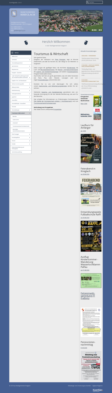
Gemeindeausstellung (17, 152)
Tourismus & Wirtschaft (18, 113)
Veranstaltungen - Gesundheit (18, 103)
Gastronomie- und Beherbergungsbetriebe (53, 86)
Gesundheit (14, 100)
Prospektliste (57, 109)
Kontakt (13, 144)
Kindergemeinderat (16, 93)
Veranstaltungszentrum (17, 63)
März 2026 (84, 104)
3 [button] (96, 30)
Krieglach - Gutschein (16, 72)
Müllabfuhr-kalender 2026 (86, 115)
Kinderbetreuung (16, 90)
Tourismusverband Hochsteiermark (21, 126)
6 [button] (101, 30)
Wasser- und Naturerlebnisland (68, 70)
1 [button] (92, 30)
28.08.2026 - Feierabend (88, 55)
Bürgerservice (15, 69)
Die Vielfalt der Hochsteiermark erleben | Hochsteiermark (52, 101)
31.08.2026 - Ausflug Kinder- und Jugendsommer (90, 65)
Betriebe (15, 116)
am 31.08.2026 (85, 270)
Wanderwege (71, 68)
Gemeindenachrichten (87, 94)
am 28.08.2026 (85, 174)
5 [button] (99, 30)
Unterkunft (15, 123)
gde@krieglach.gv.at (19, 30)
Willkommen (15, 56)
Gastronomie (16, 119)
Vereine (13, 140)
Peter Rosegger (15, 134)
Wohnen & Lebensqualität (18, 84)
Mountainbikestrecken (48, 70)
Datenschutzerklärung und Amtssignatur (18, 148)
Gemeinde (14, 59)
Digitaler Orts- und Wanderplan (19, 80)
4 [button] (98, 30)
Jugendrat (14, 97)
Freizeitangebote (16, 137)
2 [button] (94, 30)
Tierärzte (14, 106)
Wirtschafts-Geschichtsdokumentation (19, 130)
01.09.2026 (84, 348)
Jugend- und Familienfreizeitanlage (47, 72)
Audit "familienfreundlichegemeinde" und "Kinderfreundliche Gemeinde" (20, 76)
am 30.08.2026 (85, 218)
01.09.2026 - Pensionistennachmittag (90, 80)
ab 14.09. (83, 131)
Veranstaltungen (15, 110)
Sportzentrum (15, 66)
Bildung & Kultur (15, 87)
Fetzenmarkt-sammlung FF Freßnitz (88, 296)
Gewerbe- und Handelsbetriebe (51, 92)
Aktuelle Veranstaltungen (88, 51)
